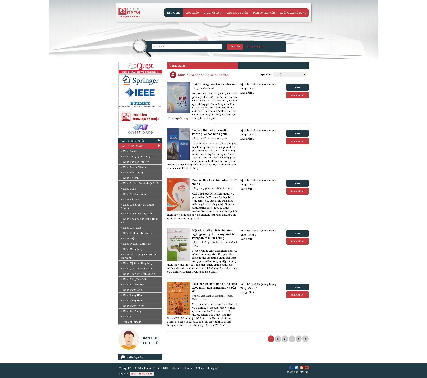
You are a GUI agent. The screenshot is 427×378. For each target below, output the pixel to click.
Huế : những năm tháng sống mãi (214, 84)
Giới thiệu (192, 12)
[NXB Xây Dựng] (140, 117)
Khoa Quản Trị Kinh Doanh (139, 273)
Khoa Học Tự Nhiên (134, 194)
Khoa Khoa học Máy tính (137, 213)
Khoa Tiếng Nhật (133, 300)
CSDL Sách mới (142, 368)
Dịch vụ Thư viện (264, 12)
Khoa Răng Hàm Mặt (135, 279)
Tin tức (189, 368)
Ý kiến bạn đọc (135, 357)
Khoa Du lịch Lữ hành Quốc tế (140, 183)
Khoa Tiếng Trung (133, 305)
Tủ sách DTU (160, 368)
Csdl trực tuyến (237, 12)
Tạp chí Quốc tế (132, 321)
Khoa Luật (129, 238)
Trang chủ (174, 12)
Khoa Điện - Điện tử (134, 167)
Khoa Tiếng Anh (132, 289)
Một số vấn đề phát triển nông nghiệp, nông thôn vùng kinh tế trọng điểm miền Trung (213, 234)
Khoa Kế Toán (131, 199)
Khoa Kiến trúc (132, 227)
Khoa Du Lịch (131, 177)
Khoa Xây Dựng (132, 311)
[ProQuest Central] (140, 68)
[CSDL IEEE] (140, 92)
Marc (297, 87)
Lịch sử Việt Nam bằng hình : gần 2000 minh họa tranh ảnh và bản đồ (214, 287)
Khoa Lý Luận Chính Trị (137, 243)
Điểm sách (176, 368)
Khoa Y (127, 316)
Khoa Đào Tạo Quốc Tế (136, 161)
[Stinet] (140, 104)
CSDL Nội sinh (212, 12)
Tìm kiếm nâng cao (254, 46)
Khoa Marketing (132, 249)
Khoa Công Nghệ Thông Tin (139, 156)
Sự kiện (200, 368)
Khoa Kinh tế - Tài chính (137, 233)
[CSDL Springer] (140, 80)
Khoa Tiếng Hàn (132, 295)
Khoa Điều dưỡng (133, 172)
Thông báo (213, 368)
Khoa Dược (129, 188)
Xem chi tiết (297, 95)
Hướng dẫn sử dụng (293, 12)
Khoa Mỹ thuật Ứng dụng (138, 263)
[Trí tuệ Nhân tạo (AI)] (140, 129)
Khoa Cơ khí (130, 151)
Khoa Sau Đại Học (133, 284)
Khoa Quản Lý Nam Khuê (138, 268)
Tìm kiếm (234, 46)
